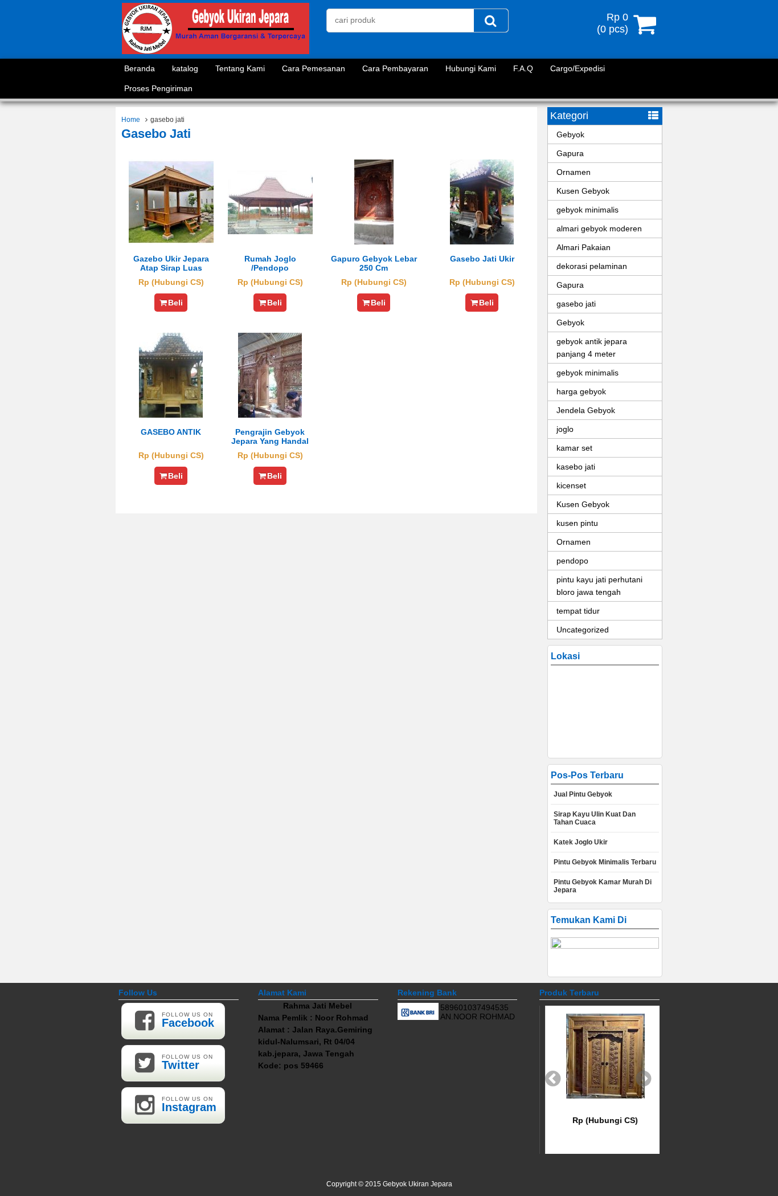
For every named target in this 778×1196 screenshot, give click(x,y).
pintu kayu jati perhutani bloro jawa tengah (599, 586)
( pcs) (612, 23)
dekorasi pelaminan (591, 266)
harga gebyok (581, 391)
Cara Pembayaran (395, 68)
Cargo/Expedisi (577, 68)
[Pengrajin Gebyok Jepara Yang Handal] (270, 414)
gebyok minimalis (587, 209)
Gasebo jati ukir (482, 258)
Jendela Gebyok (585, 410)
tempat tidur (578, 610)
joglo (565, 429)
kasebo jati (575, 466)
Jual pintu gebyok (583, 794)
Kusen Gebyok (582, 190)
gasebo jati (576, 303)
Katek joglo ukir (581, 842)
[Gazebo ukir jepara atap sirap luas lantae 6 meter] (171, 241)
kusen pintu (577, 523)
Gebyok (570, 134)
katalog (185, 68)
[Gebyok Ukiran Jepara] (215, 51)
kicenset (571, 485)
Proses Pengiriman (158, 88)
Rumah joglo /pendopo (270, 263)
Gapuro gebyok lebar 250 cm (374, 263)
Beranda (139, 68)
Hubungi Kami (470, 68)
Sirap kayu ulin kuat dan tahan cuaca (595, 818)
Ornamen (573, 172)
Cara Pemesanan (313, 68)
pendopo (572, 560)
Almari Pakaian (583, 247)
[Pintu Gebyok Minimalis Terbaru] (599, 1095)
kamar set (574, 447)
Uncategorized (582, 629)
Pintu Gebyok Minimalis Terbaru (605, 862)
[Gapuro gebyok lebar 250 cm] (374, 241)
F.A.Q (523, 68)
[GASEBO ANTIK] (171, 414)
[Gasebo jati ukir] (482, 241)
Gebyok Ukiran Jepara (417, 1184)
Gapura (570, 153)
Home (130, 120)
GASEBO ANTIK (171, 431)
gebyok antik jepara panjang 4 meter (591, 347)
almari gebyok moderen (599, 228)
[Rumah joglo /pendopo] (270, 231)
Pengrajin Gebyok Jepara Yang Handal (270, 436)
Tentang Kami (240, 68)
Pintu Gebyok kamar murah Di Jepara (603, 886)
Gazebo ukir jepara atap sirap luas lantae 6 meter (171, 267)
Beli (175, 302)
